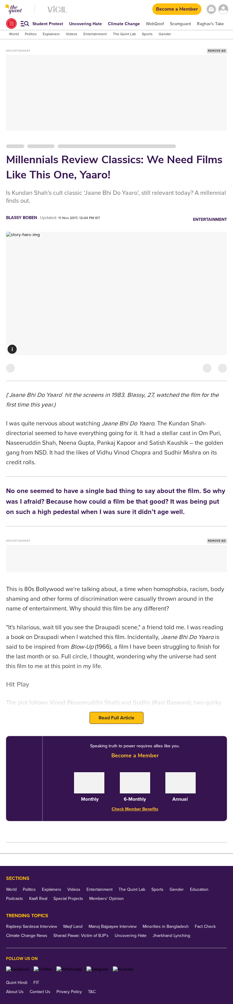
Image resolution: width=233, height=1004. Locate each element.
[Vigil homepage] (57, 12)
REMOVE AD (217, 50)
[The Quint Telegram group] (97, 969)
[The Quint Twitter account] (43, 969)
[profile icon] (223, 9)
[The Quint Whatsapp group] (69, 969)
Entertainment (210, 219)
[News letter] (211, 9)
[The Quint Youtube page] (123, 969)
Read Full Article (116, 718)
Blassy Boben (21, 217)
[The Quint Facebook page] (17, 969)
